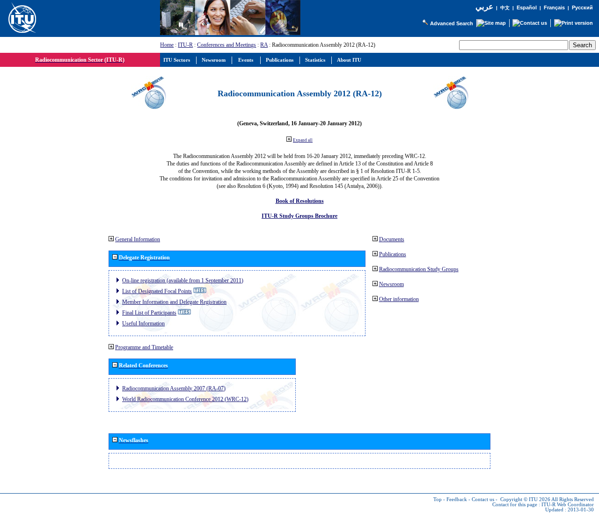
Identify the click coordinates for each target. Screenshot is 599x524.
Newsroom (391, 284)
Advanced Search (451, 23)
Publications (392, 254)
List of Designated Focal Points (157, 291)
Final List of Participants (149, 312)
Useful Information (143, 323)
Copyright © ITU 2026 (525, 499)
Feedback (456, 499)
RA (264, 45)
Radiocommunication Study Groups (419, 269)
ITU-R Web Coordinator (567, 504)
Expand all (303, 140)
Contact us (483, 499)
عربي (484, 6)
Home (167, 45)
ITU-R (185, 45)
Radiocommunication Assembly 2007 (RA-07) (174, 388)
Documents (391, 239)
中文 (505, 7)
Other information (399, 299)
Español (527, 7)
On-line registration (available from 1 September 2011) (182, 280)
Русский (582, 7)
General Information (137, 239)
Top (437, 499)
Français (554, 7)
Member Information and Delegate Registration (174, 302)
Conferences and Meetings (226, 45)
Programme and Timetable (144, 347)
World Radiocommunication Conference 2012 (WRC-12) (185, 399)
